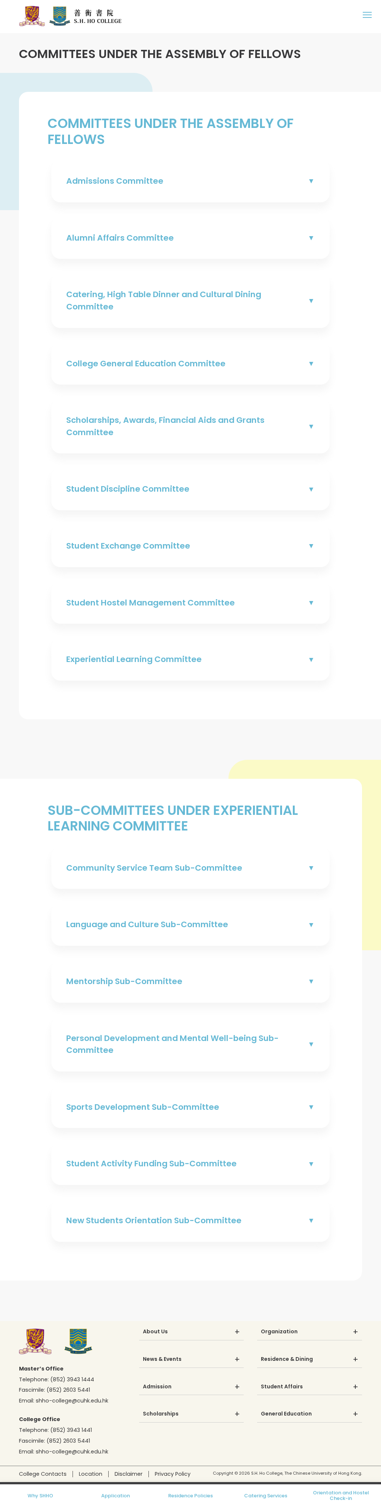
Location (90, 1474)
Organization (279, 1331)
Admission (157, 1387)
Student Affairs (282, 1387)
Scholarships (161, 1414)
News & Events (162, 1359)
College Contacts (43, 1474)
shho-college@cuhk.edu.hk (72, 1400)
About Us (155, 1331)
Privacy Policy (172, 1474)
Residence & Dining (287, 1359)
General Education (286, 1414)
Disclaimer (129, 1474)
